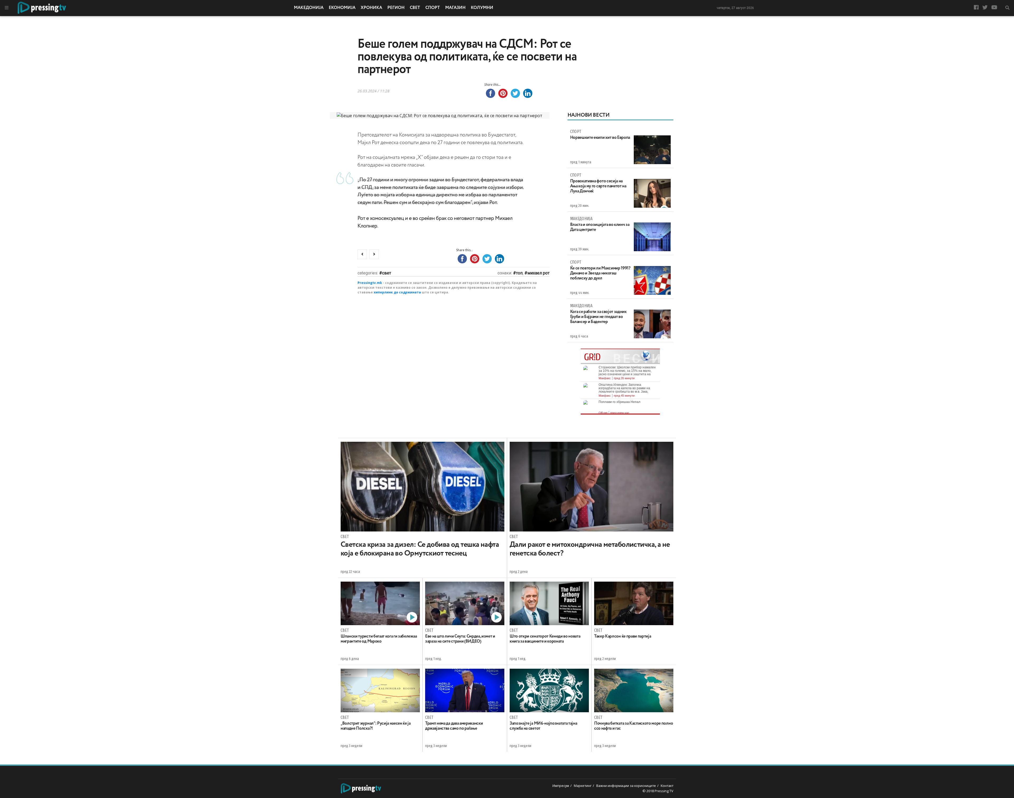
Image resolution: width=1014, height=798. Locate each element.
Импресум (560, 785)
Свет (415, 8)
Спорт (432, 8)
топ (519, 273)
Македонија (308, 8)
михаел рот (538, 273)
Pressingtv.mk (370, 283)
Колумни (482, 8)
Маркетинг (583, 785)
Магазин (455, 8)
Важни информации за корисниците (626, 785)
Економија (342, 8)
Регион (396, 8)
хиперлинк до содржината (397, 292)
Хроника (371, 8)
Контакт (667, 785)
